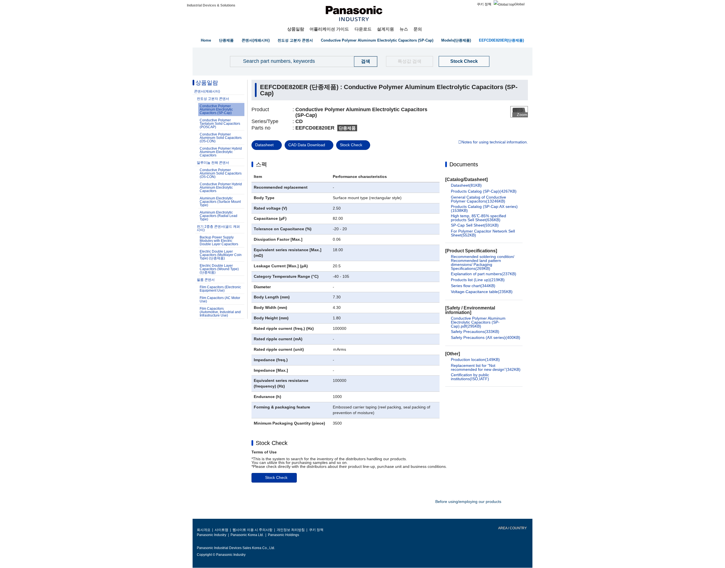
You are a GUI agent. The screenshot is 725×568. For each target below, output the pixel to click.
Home (206, 40)
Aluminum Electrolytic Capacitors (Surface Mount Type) (220, 201)
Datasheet (264, 145)
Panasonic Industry (211, 535)
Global (519, 4)
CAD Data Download (306, 145)
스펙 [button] (261, 164)
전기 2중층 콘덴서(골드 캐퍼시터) (218, 228)
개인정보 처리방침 (291, 530)
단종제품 (226, 40)
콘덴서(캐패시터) (256, 40)
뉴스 (404, 29)
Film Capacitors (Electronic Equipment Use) (220, 288)
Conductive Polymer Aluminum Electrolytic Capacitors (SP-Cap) (377, 40)
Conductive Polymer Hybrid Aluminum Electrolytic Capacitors (221, 152)
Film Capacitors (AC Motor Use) (220, 299)
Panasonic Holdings (283, 535)
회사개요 (203, 530)
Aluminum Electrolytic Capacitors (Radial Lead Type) (218, 215)
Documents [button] (463, 164)
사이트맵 (221, 530)
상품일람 (295, 29)
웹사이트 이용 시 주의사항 (252, 530)
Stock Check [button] (271, 443)
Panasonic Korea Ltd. (247, 535)
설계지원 (385, 29)
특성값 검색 (409, 61)
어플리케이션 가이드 (329, 29)
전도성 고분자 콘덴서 (295, 40)
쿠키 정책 (484, 4)
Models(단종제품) (456, 40)
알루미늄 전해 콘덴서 (213, 163)
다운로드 (363, 29)
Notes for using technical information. (494, 142)
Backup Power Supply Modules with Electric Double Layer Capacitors (219, 240)
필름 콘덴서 (206, 280)
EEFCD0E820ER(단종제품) (501, 40)
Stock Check (464, 61)
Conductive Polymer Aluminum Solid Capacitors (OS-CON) (221, 137)
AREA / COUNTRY (512, 528)
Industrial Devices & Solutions (211, 5)
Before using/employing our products (468, 501)
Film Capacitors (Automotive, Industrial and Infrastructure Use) (220, 312)
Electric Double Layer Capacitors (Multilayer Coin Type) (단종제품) (221, 254)
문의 (417, 29)
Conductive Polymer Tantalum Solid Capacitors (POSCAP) (220, 123)
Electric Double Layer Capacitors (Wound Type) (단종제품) (219, 269)
